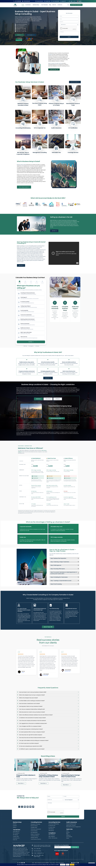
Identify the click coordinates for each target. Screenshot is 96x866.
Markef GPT (64, 1)
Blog (50, 4)
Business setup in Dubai (21, 164)
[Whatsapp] (19, 807)
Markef (50, 54)
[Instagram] (69, 1)
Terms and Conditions (60, 862)
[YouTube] (71, 1)
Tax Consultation (56, 1)
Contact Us (60, 4)
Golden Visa (48, 1)
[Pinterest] (78, 863)
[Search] (68, 5)
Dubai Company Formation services (55, 63)
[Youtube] (30, 807)
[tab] (38, 399)
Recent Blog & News (48, 756)
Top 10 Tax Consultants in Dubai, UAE (47, 776)
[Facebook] (68, 1)
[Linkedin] (28, 807)
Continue (30, 341)
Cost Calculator (44, 4)
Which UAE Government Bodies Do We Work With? (48, 198)
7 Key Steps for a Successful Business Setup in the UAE (68, 776)
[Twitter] (33, 807)
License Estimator (40, 1)
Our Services (27, 4)
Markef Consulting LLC (21, 245)
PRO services (32, 257)
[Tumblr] (76, 863)
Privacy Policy (52, 862)
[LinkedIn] (73, 1)
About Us (54, 4)
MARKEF (47, 862)
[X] (74, 1)
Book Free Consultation (77, 4)
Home (23, 4)
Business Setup (36, 4)
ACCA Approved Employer (61, 850)
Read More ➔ (19, 784)
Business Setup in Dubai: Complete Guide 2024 (25, 776)
